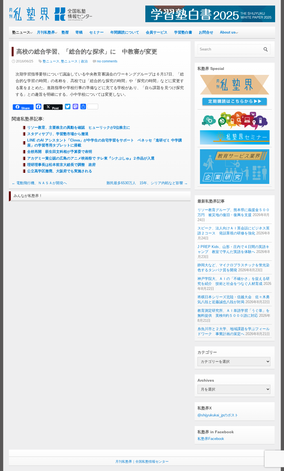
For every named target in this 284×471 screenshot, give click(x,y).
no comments (107, 61)
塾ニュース (21, 32)
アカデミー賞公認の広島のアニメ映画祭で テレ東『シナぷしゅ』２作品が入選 (90, 158)
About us (227, 32)
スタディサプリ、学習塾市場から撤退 (57, 134)
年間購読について (124, 32)
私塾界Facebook (210, 439)
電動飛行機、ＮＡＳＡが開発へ (39, 183)
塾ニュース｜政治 (74, 61)
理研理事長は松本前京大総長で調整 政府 (61, 165)
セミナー (96, 32)
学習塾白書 (183, 32)
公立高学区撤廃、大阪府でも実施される (59, 171)
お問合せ (206, 32)
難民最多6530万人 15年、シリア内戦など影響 (147, 183)
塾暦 (65, 32)
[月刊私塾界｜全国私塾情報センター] (50, 21)
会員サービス (157, 32)
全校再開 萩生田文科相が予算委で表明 (59, 152)
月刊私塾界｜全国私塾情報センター (142, 462)
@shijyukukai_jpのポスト (217, 415)
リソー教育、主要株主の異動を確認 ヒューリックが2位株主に (80, 127)
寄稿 (79, 32)
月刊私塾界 (46, 32)
